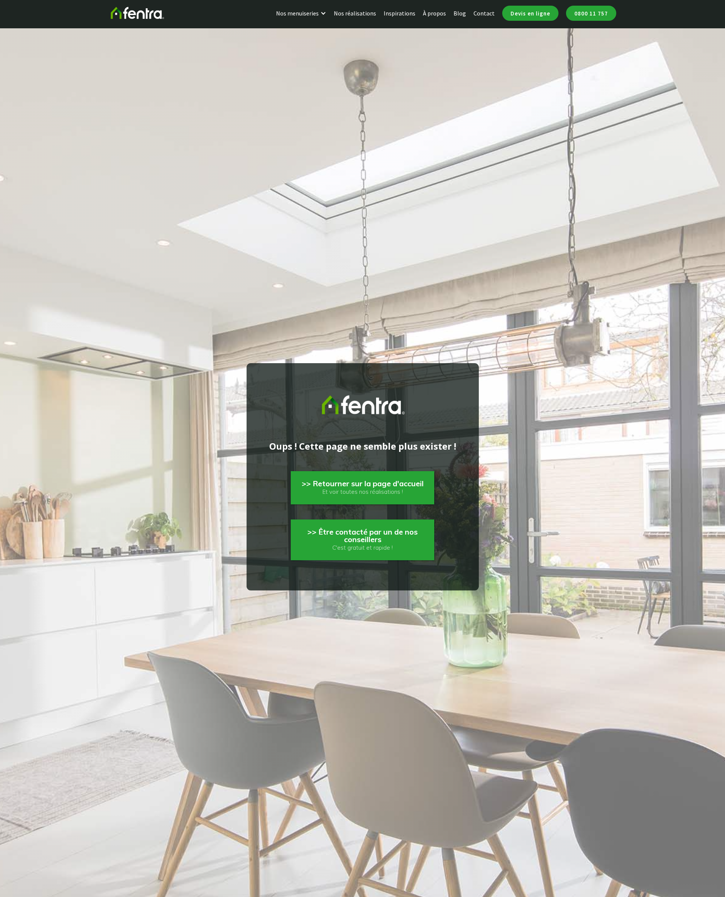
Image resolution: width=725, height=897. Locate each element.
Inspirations (399, 13)
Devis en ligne (530, 13)
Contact (484, 13)
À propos (434, 13)
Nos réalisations (355, 13)
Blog (460, 13)
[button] (305, 13)
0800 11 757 (591, 13)
